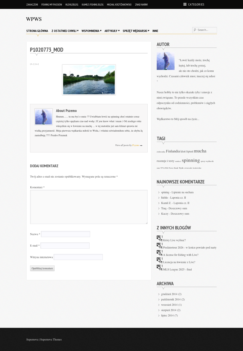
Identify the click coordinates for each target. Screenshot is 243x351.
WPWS (34, 18)
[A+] (37, 63)
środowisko (197, 168)
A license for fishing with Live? (180, 255)
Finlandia (173, 150)
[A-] (32, 63)
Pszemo (71, 110)
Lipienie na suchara (183, 192)
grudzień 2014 (169, 294)
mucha (200, 150)
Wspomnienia (90, 31)
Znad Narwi (141, 4)
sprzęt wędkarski (207, 161)
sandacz (178, 161)
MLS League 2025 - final (177, 269)
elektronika (161, 151)
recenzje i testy (165, 161)
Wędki (181, 168)
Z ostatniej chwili (64, 31)
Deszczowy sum (178, 208)
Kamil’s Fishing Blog (93, 4)
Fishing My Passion (51, 4)
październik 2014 (171, 299)
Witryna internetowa (41, 257)
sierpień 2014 (168, 310)
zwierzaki (188, 168)
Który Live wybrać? (174, 240)
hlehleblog (71, 4)
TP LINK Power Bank (169, 168)
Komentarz (37, 187)
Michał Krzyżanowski (119, 4)
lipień (189, 151)
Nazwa (35, 234)
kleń (183, 151)
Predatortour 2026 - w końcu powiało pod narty (189, 247)
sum (158, 168)
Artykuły (111, 31)
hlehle (164, 197)
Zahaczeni (32, 4)
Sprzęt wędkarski (135, 31)
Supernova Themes (51, 339)
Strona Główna (37, 31)
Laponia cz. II (178, 197)
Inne (155, 31)
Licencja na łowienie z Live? (179, 262)
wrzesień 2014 (169, 304)
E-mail (35, 245)
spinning (191, 159)
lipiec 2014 (167, 315)
